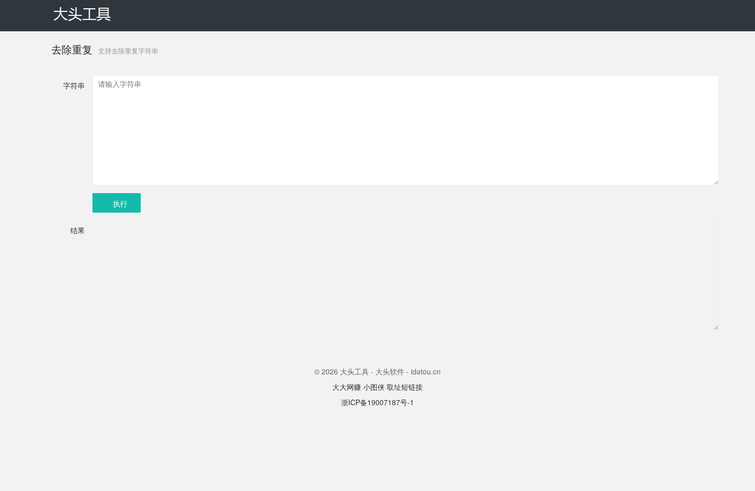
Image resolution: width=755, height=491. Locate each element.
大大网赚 (346, 387)
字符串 (74, 85)
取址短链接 (405, 387)
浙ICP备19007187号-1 (377, 402)
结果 (77, 230)
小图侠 (374, 387)
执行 (120, 203)
